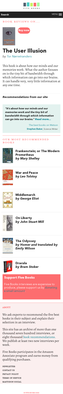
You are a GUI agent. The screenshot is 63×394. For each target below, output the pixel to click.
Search (5, 15)
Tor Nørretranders (19, 56)
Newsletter (8, 366)
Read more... (43, 119)
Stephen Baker (35, 129)
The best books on (43, 125)
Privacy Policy (10, 374)
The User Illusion (24, 51)
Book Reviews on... (21, 21)
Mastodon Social (11, 382)
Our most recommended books (26, 141)
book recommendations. (39, 337)
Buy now (23, 30)
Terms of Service (11, 378)
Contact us (8, 370)
